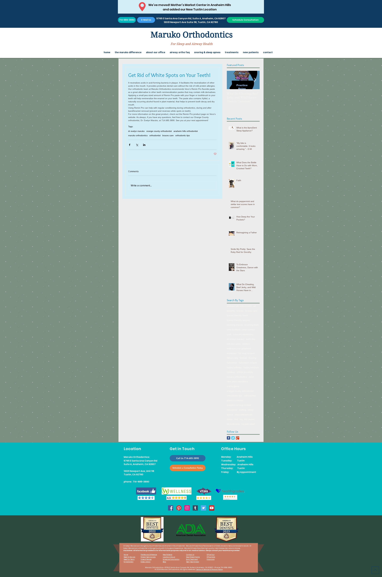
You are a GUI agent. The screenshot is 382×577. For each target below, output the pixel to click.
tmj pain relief (248, 424)
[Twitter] (203, 508)
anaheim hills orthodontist (186, 131)
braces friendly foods (237, 315)
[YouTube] (211, 508)
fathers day (232, 358)
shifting (242, 410)
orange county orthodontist (159, 131)
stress (230, 419)
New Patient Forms (193, 557)
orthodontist (155, 135)
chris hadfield (233, 329)
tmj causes (249, 419)
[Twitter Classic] (233, 438)
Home (126, 555)
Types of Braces (146, 559)
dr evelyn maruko (136, 131)
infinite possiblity (245, 372)
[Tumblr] (195, 508)
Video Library (145, 562)
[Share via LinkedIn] (144, 144)
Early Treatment (192, 559)
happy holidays (251, 367)
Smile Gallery (128, 562)
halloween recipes (248, 362)
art (254, 306)
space (230, 414)
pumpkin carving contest (239, 405)
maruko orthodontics (138, 135)
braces (240, 311)
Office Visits (211, 557)
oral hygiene (233, 386)
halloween (232, 362)
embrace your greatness (239, 348)
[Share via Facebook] (129, 144)
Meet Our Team (129, 559)
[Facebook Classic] (228, 438)
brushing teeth (252, 325)
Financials (210, 559)
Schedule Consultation (171, 559)
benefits (231, 311)
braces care (168, 135)
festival (243, 358)
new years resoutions (237, 381)
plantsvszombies (235, 400)
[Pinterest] (178, 508)
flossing (252, 358)
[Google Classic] (237, 438)
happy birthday (234, 367)
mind (251, 377)
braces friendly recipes (238, 320)
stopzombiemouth (243, 414)
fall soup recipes (246, 353)
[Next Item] (255, 80)
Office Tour (211, 555)
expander (232, 353)
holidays (231, 372)
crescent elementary (243, 334)
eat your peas (234, 344)
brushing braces (235, 325)
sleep (250, 410)
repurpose (232, 410)
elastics (246, 344)
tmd (236, 419)
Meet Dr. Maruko (129, 557)
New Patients (167, 555)
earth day (250, 339)
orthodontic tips (182, 135)
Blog (164, 562)
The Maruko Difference (149, 555)
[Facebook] (170, 508)
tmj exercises (233, 424)
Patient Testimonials (148, 557)
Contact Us (190, 555)
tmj (241, 419)
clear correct (248, 329)
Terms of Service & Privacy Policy (209, 569)
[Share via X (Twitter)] (136, 144)
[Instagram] (187, 508)
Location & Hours (169, 557)
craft (229, 334)
